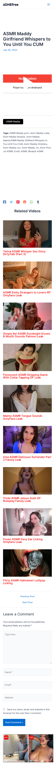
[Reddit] (24, 201)
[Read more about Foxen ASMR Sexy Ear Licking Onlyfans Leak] (27, 521)
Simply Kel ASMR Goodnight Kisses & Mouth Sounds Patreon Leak (26, 335)
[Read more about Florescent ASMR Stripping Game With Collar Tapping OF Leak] (27, 357)
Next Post (27, 602)
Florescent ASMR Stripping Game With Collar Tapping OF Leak (25, 376)
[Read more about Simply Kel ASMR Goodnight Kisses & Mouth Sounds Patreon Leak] (27, 316)
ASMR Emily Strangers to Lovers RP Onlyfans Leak (27, 294)
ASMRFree (10, 4)
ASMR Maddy (13, 121)
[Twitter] (11, 201)
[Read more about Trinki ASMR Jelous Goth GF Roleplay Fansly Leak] (27, 480)
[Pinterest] (18, 201)
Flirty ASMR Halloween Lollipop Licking (24, 582)
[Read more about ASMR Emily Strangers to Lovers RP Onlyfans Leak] (27, 275)
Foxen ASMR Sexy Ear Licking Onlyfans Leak (23, 540)
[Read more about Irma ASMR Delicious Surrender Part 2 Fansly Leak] (27, 439)
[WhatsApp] (31, 201)
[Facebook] (4, 201)
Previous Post (27, 596)
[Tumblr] (38, 201)
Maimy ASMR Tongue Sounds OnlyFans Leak (22, 417)
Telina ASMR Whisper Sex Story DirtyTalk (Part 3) (24, 253)
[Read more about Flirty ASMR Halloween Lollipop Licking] (27, 562)
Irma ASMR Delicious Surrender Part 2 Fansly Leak (27, 458)
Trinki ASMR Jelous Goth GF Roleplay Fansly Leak (22, 499)
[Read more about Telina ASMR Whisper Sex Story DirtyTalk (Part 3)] (27, 233)
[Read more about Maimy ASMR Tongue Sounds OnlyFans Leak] (27, 398)
